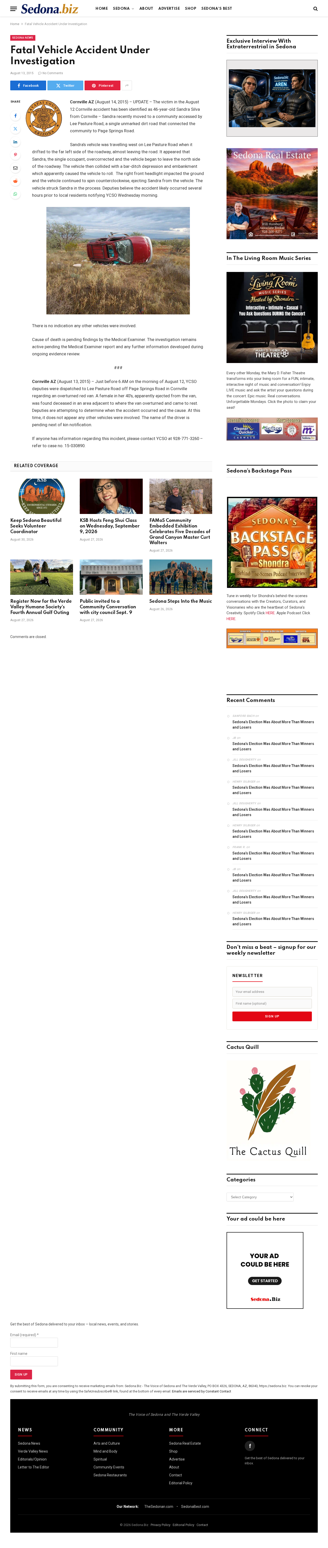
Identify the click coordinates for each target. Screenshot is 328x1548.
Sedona (121, 8)
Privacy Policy (160, 1525)
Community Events (109, 1467)
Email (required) (24, 1335)
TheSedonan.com (158, 1507)
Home (102, 8)
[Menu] (13, 9)
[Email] (15, 168)
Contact (175, 1475)
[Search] (315, 9)
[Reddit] (15, 181)
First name (18, 1354)
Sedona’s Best (216, 8)
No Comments (53, 73)
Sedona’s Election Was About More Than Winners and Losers (273, 724)
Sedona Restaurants (110, 1475)
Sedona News (22, 37)
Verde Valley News (33, 1451)
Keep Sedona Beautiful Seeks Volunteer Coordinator (35, 526)
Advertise (169, 8)
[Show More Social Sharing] (127, 85)
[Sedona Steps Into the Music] (180, 577)
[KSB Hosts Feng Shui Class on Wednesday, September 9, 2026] (111, 496)
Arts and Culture (107, 1443)
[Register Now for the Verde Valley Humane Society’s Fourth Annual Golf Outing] (41, 577)
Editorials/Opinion (32, 1459)
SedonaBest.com (195, 1507)
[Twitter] (15, 129)
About (146, 8)
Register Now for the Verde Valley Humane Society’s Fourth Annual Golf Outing (41, 607)
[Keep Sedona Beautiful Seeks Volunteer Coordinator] (41, 496)
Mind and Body (105, 1451)
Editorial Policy (180, 1483)
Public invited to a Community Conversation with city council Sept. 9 (108, 607)
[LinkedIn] (15, 142)
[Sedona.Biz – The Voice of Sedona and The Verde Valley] (50, 8)
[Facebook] (15, 116)
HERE (270, 613)
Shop (190, 8)
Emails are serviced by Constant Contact (201, 1391)
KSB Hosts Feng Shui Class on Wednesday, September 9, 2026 (110, 526)
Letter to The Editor (33, 1467)
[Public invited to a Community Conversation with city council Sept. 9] (111, 577)
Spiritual (100, 1459)
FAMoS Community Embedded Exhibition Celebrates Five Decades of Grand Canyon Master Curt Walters (179, 531)
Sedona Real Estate (185, 1443)
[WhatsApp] (15, 194)
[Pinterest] (15, 155)
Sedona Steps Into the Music (180, 601)
